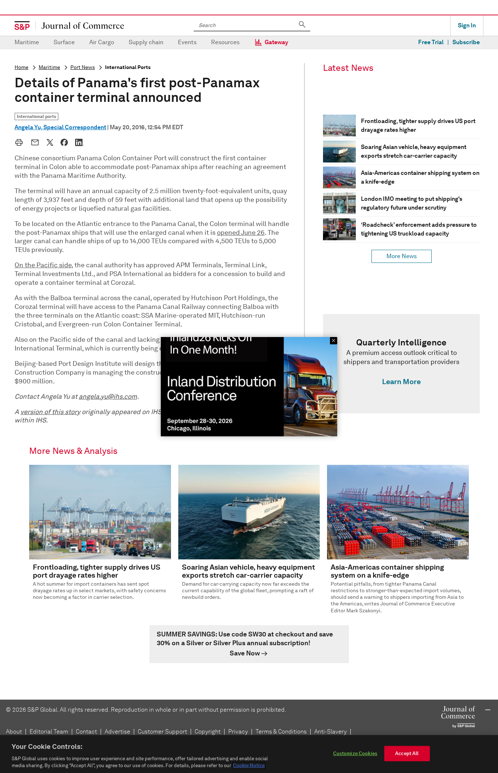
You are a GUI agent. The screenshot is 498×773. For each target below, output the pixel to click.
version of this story (50, 412)
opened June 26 (241, 233)
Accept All (407, 753)
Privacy (238, 731)
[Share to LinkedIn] (79, 142)
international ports (128, 67)
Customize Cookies (355, 753)
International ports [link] (36, 116)
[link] (401, 363)
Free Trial (431, 42)
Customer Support (162, 731)
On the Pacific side (43, 265)
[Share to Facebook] (64, 142)
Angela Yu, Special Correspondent (60, 127)
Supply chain (146, 42)
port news (82, 67)
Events (187, 42)
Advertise (117, 731)
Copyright (208, 731)
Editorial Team (49, 731)
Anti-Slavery (330, 731)
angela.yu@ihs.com (108, 397)
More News (401, 256)
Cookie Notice (249, 765)
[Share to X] (50, 142)
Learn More (401, 381)
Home (21, 67)
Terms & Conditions (281, 731)
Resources (225, 42)
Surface (64, 42)
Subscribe (466, 42)
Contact (86, 731)
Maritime (27, 42)
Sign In (467, 25)
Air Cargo (101, 42)
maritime (49, 67)
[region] (249, 754)
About (14, 731)
